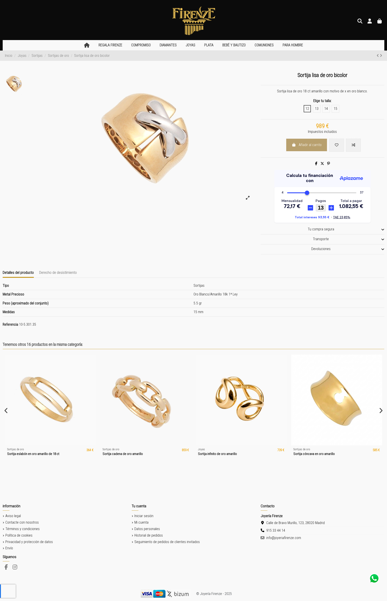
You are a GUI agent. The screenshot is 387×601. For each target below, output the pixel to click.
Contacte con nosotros (22, 522)
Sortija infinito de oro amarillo (217, 454)
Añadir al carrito (310, 145)
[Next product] (381, 55)
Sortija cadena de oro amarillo (123, 454)
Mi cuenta (141, 522)
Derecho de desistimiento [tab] (58, 272)
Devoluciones (321, 249)
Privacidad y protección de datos (29, 542)
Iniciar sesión (143, 516)
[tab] (322, 229)
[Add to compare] (353, 145)
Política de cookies (18, 535)
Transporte (321, 239)
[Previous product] (378, 55)
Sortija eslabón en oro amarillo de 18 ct (33, 454)
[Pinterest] (328, 163)
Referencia (10, 324)
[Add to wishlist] (336, 145)
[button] (110, 45)
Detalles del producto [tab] (18, 272)
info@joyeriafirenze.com (283, 538)
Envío (9, 548)
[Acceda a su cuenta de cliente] (370, 21)
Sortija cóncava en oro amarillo (314, 454)
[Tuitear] (322, 163)
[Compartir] (316, 163)
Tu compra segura (321, 229)
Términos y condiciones (22, 529)
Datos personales (147, 529)
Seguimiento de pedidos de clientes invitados (167, 542)
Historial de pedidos (148, 535)
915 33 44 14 (275, 530)
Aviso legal (13, 516)
